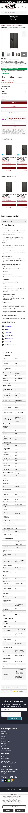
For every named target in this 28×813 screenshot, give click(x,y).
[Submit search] (24, 12)
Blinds (2, 738)
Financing (3, 745)
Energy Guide (8, 341)
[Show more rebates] (26, 77)
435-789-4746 (8, 761)
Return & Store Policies (6, 750)
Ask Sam (14, 126)
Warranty (7, 329)
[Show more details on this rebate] (25, 68)
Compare (9, 170)
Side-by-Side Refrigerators (17, 25)
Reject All (8, 810)
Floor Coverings (5, 735)
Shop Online (15, 16)
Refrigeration (9, 25)
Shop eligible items (5, 73)
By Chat (14, 19)
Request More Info (15, 112)
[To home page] (10, 7)
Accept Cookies (20, 810)
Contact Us (3, 746)
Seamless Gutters (5, 740)
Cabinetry (3, 736)
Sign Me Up (14, 718)
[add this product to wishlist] (24, 35)
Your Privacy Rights (14, 806)
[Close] (25, 796)
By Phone (14, 18)
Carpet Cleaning (5, 733)
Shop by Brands (5, 748)
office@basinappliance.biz (10, 763)
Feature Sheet (8, 332)
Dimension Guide (9, 338)
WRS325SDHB (7, 86)
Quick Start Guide (9, 335)
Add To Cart (14, 102)
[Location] (18, 7)
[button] (2, 7)
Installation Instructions (10, 344)
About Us (3, 743)
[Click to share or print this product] (24, 32)
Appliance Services (5, 741)
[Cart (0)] (25, 7)
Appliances (3, 25)
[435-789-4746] (22, 7)
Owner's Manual (8, 326)
